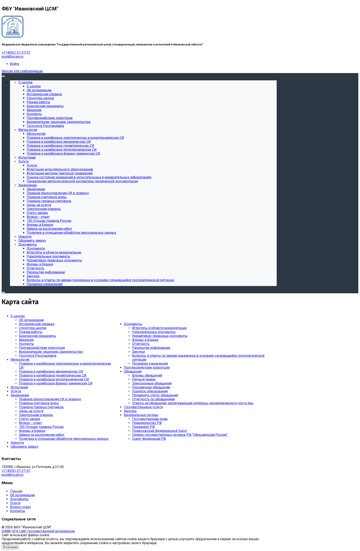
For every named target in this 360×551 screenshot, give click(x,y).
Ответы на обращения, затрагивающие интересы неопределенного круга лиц (192, 403)
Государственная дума (150, 419)
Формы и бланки (32, 431)
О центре (18, 316)
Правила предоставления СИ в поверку (50, 399)
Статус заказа (29, 419)
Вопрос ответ (20, 507)
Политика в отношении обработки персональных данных (64, 439)
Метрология (20, 360)
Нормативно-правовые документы (160, 336)
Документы (133, 324)
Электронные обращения (152, 383)
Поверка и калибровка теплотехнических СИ (54, 379)
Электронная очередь (36, 415)
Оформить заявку (24, 447)
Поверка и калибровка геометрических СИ (52, 375)
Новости (17, 443)
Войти (14, 64)
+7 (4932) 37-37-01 (16, 53)
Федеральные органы (141, 415)
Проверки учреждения (150, 364)
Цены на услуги (31, 411)
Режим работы (30, 332)
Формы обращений (147, 375)
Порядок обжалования (150, 391)
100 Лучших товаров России (41, 427)
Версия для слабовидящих (22, 71)
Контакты (26, 344)
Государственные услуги (143, 407)
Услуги (16, 391)
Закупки (138, 352)
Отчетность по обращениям (153, 399)
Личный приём (143, 379)
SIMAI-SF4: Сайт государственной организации (38, 531)
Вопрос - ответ (30, 423)
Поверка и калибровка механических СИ (51, 371)
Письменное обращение (151, 387)
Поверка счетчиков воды (39, 403)
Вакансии (26, 340)
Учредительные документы (154, 332)
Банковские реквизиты (37, 336)
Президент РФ (143, 427)
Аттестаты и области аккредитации (159, 328)
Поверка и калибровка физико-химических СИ (55, 383)
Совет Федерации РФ (149, 439)
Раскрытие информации (151, 348)
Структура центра (32, 328)
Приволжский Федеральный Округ (159, 431)
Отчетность (141, 344)
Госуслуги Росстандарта (37, 356)
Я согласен (10, 547)
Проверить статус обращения (155, 395)
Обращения (132, 371)
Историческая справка (36, 324)
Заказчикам (20, 395)
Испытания (19, 387)
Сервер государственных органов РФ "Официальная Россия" (180, 435)
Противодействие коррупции (42, 348)
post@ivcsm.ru (12, 56)
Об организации (31, 320)
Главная (16, 491)
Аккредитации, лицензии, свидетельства (51, 352)
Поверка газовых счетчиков (41, 407)
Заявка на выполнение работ (41, 435)
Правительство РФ (147, 423)
